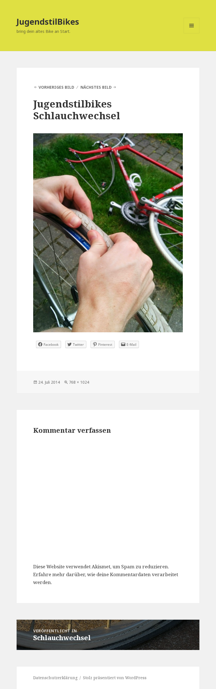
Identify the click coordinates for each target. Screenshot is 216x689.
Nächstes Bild (96, 87)
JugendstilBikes (48, 21)
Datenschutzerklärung (55, 677)
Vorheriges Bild (56, 87)
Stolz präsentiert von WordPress (115, 677)
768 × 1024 (79, 382)
